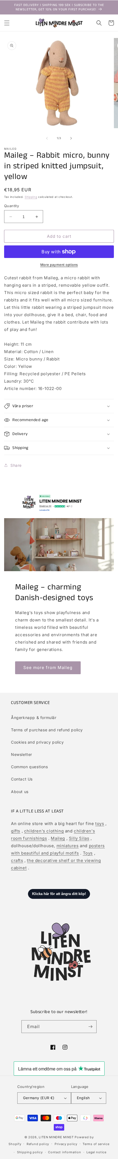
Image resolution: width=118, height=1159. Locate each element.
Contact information (64, 1152)
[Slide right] (71, 138)
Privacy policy (66, 1144)
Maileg (58, 838)
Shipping (31, 196)
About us (20, 791)
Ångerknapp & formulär (34, 717)
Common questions (29, 766)
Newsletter (21, 754)
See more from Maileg (47, 667)
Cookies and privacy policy (37, 742)
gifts (15, 831)
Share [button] (16, 465)
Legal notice (96, 1152)
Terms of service (96, 1144)
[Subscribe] (90, 1026)
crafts (17, 860)
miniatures (68, 845)
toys (99, 823)
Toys (88, 853)
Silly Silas (79, 838)
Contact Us (22, 779)
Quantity (11, 206)
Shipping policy (30, 1152)
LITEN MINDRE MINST (56, 1137)
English (83, 1098)
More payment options (59, 265)
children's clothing (44, 831)
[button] (7, 23)
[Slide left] (47, 138)
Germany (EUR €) (39, 1098)
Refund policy (38, 1144)
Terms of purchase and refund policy (47, 729)
